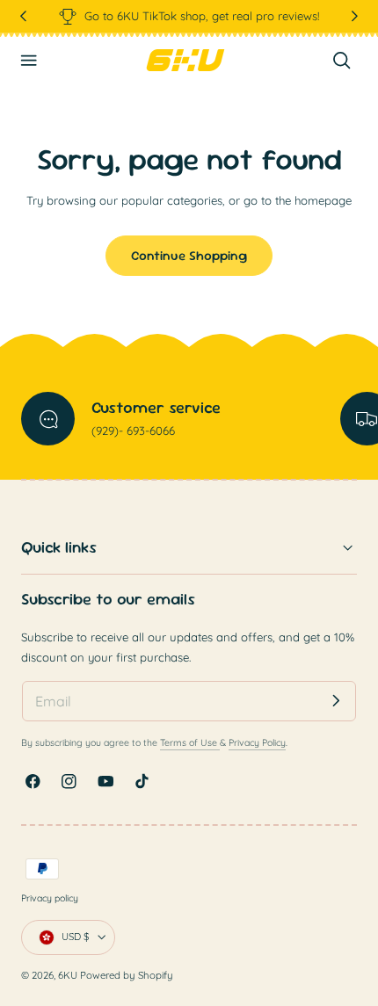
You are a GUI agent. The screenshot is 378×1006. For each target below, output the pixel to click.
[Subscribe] (336, 700)
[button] (29, 60)
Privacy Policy (257, 742)
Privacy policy (49, 898)
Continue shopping (189, 255)
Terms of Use (190, 742)
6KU (67, 975)
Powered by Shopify (126, 975)
